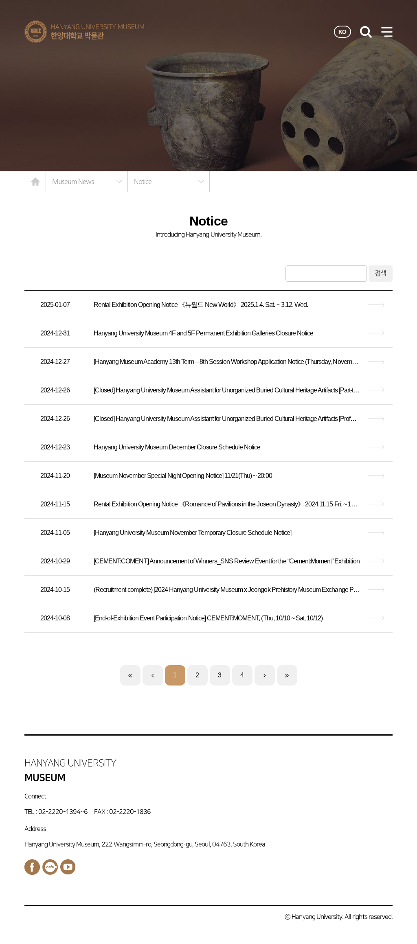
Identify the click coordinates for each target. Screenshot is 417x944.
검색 (380, 273)
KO (342, 31)
